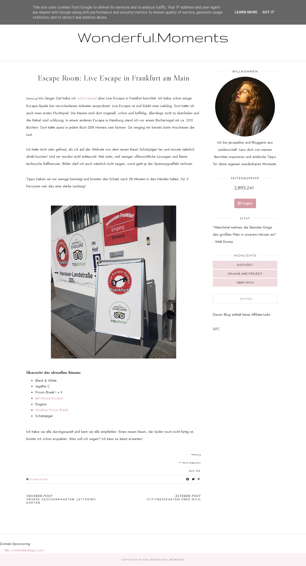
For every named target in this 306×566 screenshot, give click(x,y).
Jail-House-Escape (49, 398)
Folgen (247, 203)
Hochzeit (245, 265)
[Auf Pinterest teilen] (199, 479)
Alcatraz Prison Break (51, 410)
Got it (268, 12)
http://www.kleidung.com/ (24, 550)
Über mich (245, 282)
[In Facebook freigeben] (187, 479)
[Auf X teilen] (193, 479)
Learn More (246, 12)
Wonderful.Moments (153, 37)
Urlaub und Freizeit (245, 273)
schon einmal (87, 98)
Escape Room (38, 479)
